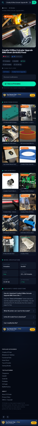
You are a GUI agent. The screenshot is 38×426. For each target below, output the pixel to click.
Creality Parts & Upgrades (19, 71)
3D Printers (6, 71)
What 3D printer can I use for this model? (17, 311)
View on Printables (13, 84)
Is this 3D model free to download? (15, 317)
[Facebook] (3, 417)
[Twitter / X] (7, 417)
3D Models (12, 8)
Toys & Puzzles (6, 363)
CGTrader (5, 384)
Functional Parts (6, 357)
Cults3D (4, 376)
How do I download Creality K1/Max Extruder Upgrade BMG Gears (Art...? (18, 294)
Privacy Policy (6, 397)
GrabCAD (4, 378)
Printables (5, 381)
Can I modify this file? (11, 323)
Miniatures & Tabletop (8, 355)
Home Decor (5, 360)
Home (5, 8)
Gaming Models (6, 365)
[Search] (34, 2)
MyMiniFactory (6, 387)
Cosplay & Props (7, 352)
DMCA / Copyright (7, 400)
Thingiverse (5, 373)
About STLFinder (7, 394)
